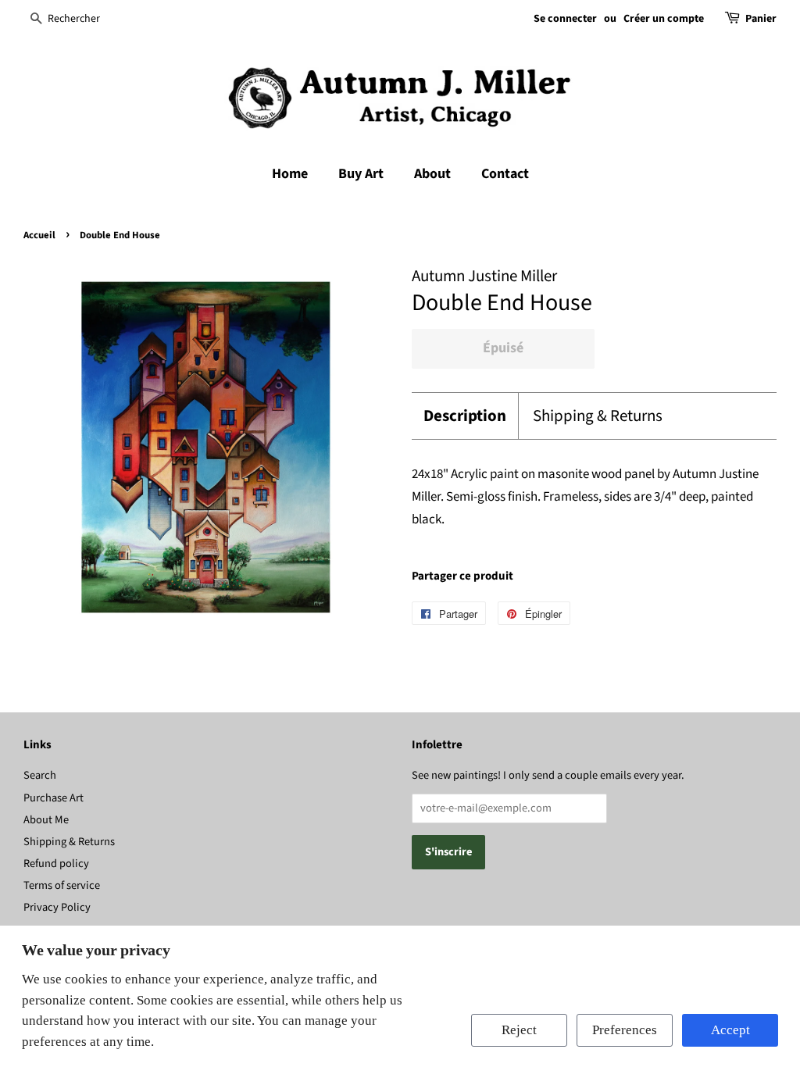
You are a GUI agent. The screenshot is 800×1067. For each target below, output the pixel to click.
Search (39, 775)
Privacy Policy (57, 907)
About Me (46, 820)
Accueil (39, 235)
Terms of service (61, 885)
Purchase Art (53, 798)
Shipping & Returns (597, 416)
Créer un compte (663, 19)
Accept (730, 1029)
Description (464, 416)
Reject (519, 1029)
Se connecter (565, 19)
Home (290, 174)
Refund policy (56, 863)
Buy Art (361, 174)
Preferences (624, 1029)
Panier (761, 19)
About (432, 174)
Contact (505, 174)
